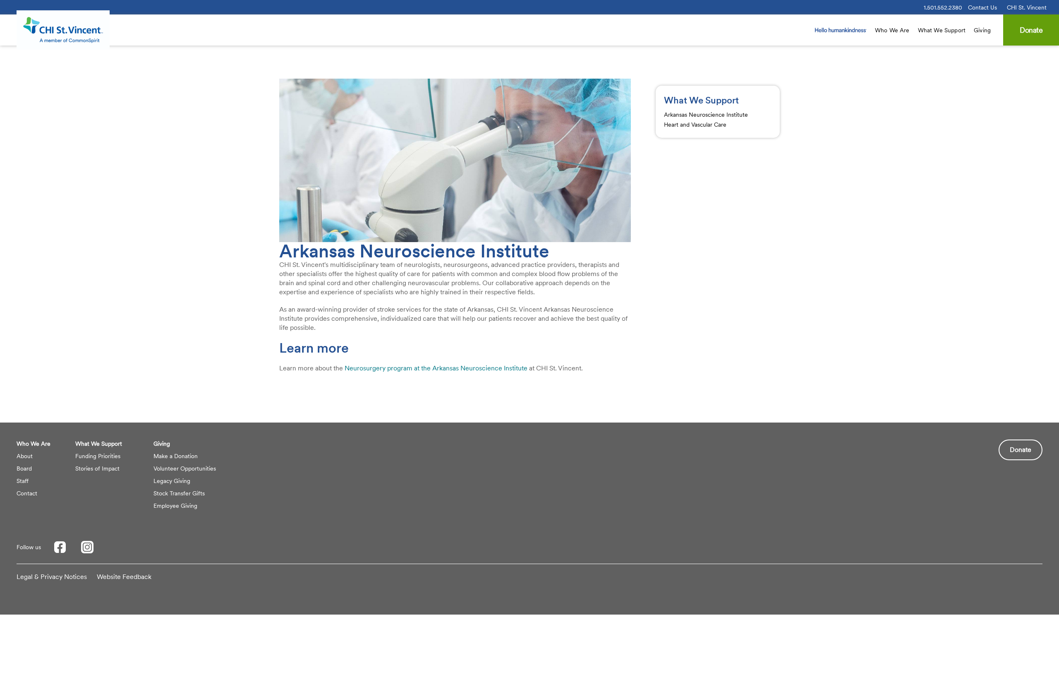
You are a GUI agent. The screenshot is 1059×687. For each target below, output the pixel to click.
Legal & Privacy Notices (52, 577)
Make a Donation (175, 456)
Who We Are (892, 30)
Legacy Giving (171, 481)
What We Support (942, 30)
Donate (1020, 450)
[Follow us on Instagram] (87, 547)
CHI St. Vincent (1027, 7)
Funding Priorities (97, 456)
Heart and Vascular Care (695, 124)
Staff (23, 481)
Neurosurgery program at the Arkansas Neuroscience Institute (436, 368)
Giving (982, 30)
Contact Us (982, 7)
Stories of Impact (97, 468)
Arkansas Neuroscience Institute (706, 114)
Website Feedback (124, 577)
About (25, 456)
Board (24, 468)
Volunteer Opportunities (184, 468)
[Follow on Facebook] (60, 547)
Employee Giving (175, 505)
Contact (27, 493)
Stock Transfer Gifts (179, 493)
